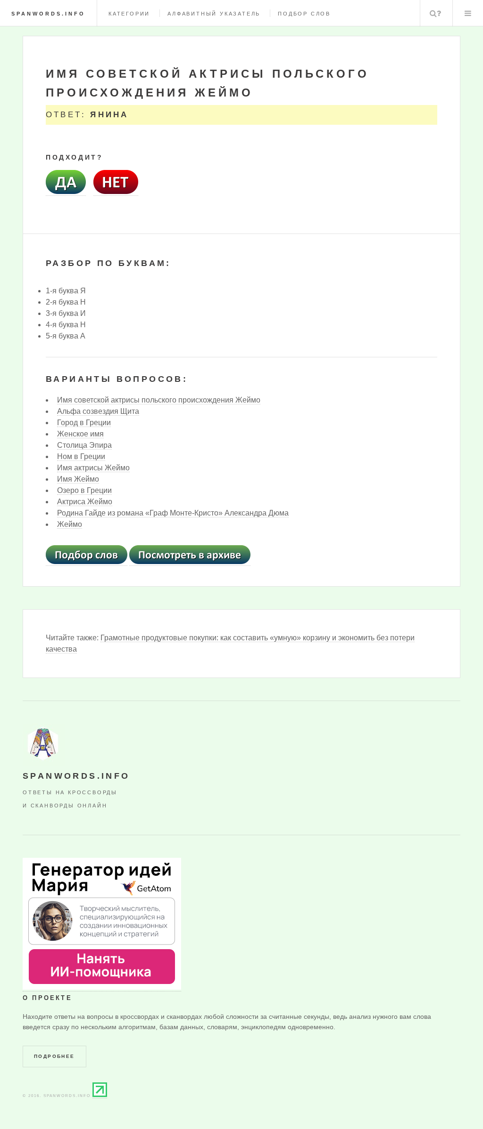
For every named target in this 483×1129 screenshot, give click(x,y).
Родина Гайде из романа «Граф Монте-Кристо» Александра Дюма (173, 513)
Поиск (435, 13)
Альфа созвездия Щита (98, 411)
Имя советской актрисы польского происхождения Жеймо (158, 400)
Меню (468, 13)
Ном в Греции (81, 456)
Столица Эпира (84, 445)
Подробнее (54, 1056)
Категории (129, 13)
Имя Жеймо (78, 479)
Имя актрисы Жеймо (93, 468)
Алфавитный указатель (213, 13)
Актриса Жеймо (84, 502)
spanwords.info (48, 13)
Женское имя (80, 434)
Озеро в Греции (84, 490)
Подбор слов (304, 13)
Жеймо (69, 524)
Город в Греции (84, 423)
